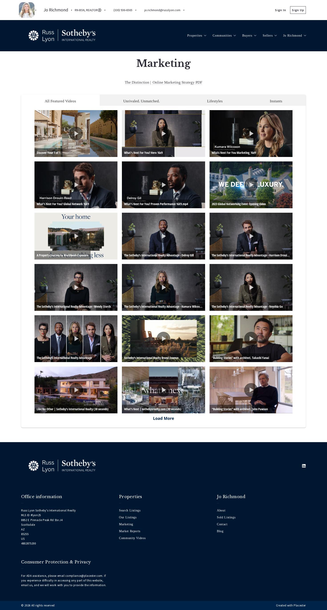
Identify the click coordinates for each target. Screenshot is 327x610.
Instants (276, 101)
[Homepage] (62, 35)
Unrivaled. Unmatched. (141, 101)
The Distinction (137, 82)
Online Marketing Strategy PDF (177, 82)
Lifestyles (215, 101)
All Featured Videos (60, 101)
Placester (300, 605)
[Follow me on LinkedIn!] (190, 10)
